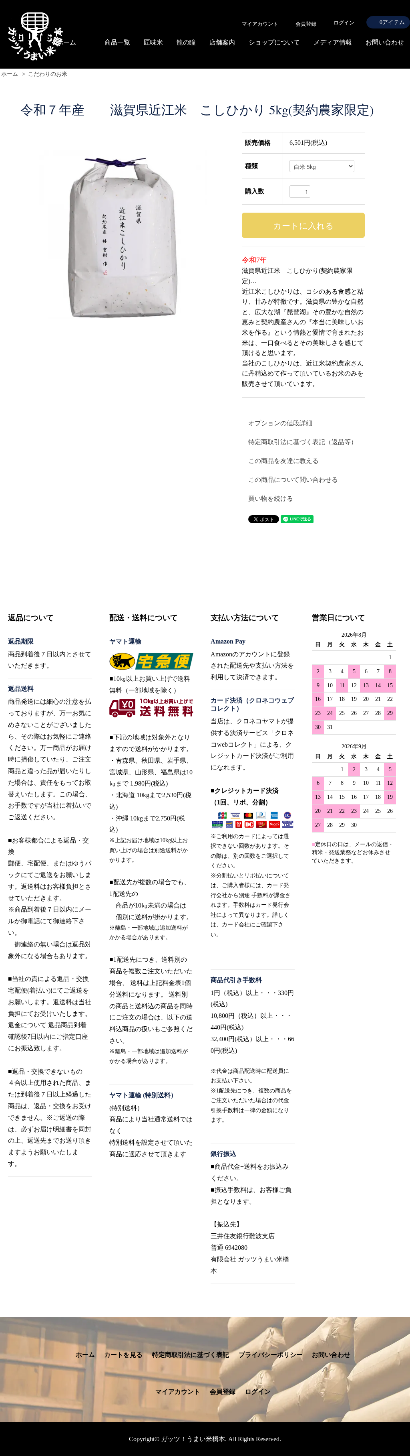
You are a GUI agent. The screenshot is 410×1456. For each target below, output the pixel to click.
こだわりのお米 (47, 74)
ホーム (66, 42)
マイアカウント (177, 1391)
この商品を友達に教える (283, 460)
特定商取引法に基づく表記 (190, 1354)
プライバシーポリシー (271, 1354)
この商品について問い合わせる (293, 479)
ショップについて (274, 42)
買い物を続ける (270, 498)
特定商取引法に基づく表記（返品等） (302, 442)
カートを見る (123, 1354)
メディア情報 (333, 42)
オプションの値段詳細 (280, 423)
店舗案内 (222, 42)
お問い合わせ (385, 42)
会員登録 (222, 1391)
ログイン (344, 23)
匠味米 (153, 42)
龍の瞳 (186, 42)
